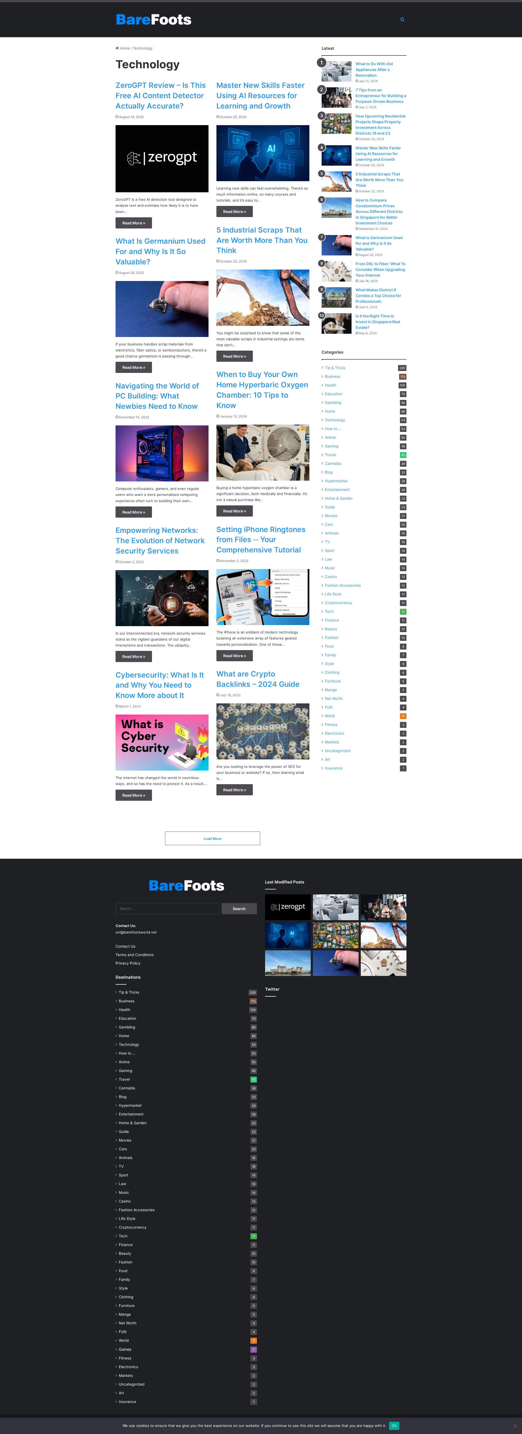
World (330, 716)
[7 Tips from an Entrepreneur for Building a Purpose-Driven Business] (337, 97)
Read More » (133, 223)
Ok (394, 1425)
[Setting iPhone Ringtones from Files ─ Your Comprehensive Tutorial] (262, 597)
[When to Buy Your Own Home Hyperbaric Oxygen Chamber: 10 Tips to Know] (262, 453)
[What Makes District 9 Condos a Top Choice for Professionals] (337, 297)
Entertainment (337, 489)
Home (124, 48)
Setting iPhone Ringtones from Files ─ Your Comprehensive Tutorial (261, 540)
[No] (515, 1426)
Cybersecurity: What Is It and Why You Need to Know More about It (160, 685)
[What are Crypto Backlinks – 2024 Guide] (262, 731)
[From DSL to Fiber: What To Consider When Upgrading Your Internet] (337, 271)
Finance (332, 620)
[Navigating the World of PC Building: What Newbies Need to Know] (162, 453)
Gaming (331, 446)
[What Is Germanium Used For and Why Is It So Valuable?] (162, 309)
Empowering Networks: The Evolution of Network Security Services (160, 540)
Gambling (333, 402)
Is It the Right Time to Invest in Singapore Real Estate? (378, 322)
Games (125, 1349)
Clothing (332, 672)
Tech (329, 611)
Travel (330, 455)
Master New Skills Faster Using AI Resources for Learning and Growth (260, 95)
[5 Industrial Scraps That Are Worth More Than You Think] (262, 298)
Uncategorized (337, 751)
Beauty (331, 629)
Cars (329, 524)
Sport (329, 550)
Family (330, 655)
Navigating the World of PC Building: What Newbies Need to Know (157, 396)
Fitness (331, 724)
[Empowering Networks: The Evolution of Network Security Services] (162, 598)
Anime (330, 437)
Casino (331, 576)
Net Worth (334, 698)
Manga (331, 690)
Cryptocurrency (339, 603)
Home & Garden (339, 498)
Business (332, 376)
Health (330, 385)
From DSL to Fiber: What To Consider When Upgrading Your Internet (381, 269)
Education (333, 394)
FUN (329, 707)
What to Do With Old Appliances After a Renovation (374, 69)
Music (330, 568)
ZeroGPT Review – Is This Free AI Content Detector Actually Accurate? (161, 95)
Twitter (272, 989)
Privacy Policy (128, 963)
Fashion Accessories (343, 585)
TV (327, 542)
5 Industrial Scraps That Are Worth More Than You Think (261, 240)
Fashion (331, 637)
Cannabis (333, 463)
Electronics (334, 733)
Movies (331, 516)
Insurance (333, 768)
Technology (335, 420)
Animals (331, 533)
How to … (333, 429)
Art (327, 759)
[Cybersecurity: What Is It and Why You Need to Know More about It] (162, 743)
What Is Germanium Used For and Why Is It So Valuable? (161, 251)
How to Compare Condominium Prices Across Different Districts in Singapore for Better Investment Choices (379, 211)
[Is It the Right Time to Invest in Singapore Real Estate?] (337, 323)
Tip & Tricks (335, 368)
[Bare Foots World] (153, 19)
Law (328, 559)
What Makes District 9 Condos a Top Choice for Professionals (378, 296)
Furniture (333, 681)
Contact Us (125, 946)
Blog (329, 472)
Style (329, 664)
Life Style (333, 594)
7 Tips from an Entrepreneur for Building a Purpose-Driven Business (381, 96)
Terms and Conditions (135, 955)
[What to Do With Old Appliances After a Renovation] (337, 71)
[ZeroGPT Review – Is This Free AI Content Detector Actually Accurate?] (162, 159)
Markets (332, 742)
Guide (330, 507)
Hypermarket (336, 481)
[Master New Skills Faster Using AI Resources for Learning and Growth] (262, 153)
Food (329, 646)
